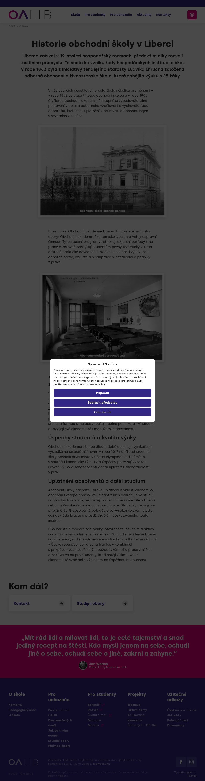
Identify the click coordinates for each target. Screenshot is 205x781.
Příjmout (102, 393)
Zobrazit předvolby (102, 402)
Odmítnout (102, 412)
